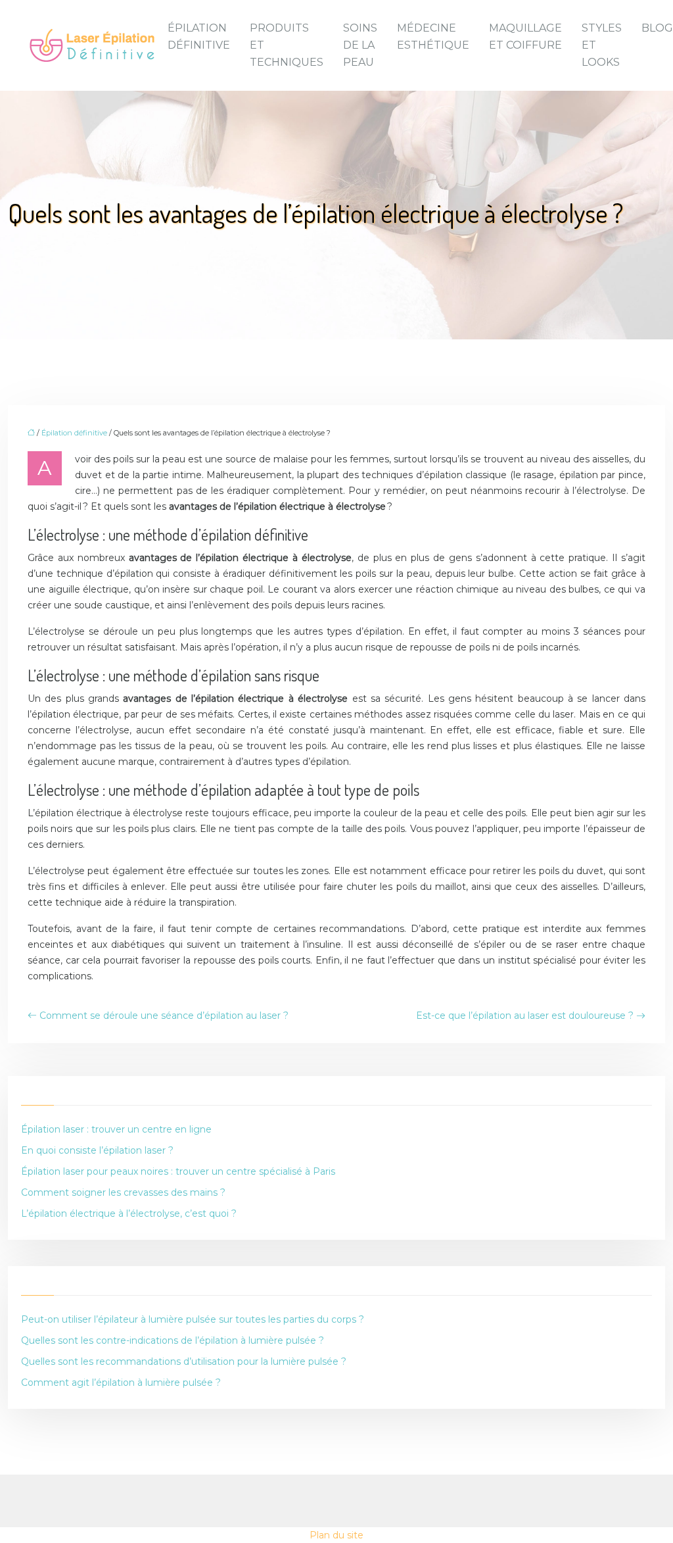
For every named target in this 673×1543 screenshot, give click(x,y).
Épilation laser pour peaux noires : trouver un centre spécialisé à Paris (178, 1171)
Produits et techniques (286, 45)
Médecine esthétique (433, 36)
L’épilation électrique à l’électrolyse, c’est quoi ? (129, 1213)
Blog (657, 28)
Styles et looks (602, 45)
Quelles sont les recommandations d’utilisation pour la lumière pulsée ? (183, 1361)
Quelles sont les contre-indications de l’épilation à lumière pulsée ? (172, 1340)
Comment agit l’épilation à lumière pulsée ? (121, 1382)
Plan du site (336, 1535)
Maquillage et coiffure (525, 36)
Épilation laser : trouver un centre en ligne (116, 1129)
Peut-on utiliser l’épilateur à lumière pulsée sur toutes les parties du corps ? (192, 1319)
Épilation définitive (199, 36)
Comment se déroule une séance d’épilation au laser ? (164, 1015)
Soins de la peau (360, 45)
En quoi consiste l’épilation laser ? (97, 1150)
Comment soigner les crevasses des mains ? (123, 1192)
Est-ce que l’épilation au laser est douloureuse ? (525, 1015)
